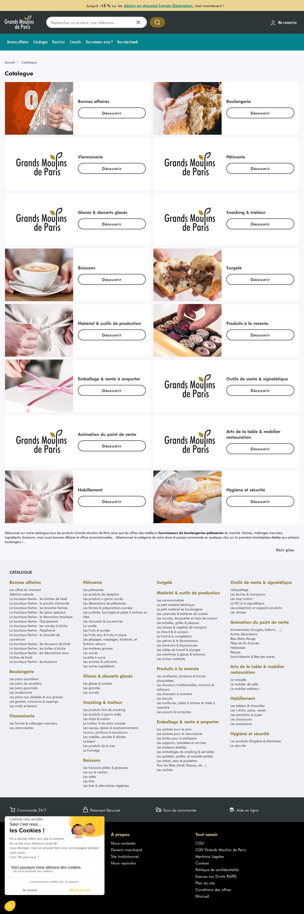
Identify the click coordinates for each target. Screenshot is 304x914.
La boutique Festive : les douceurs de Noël (40, 644)
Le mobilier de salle (244, 684)
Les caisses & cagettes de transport (182, 627)
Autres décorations (243, 634)
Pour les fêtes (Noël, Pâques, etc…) (182, 765)
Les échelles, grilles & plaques (178, 622)
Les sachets (165, 769)
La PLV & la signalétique (247, 603)
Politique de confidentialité (216, 869)
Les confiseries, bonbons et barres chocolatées (181, 678)
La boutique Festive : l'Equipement (34, 621)
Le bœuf (89, 741)
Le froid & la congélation (174, 636)
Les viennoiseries (21, 727)
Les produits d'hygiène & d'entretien (255, 741)
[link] (12, 62)
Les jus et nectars (95, 772)
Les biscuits (165, 698)
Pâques (235, 652)
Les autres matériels (171, 658)
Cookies (202, 862)
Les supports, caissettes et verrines (181, 742)
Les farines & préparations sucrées (108, 607)
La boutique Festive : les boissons (33, 661)
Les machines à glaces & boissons (181, 654)
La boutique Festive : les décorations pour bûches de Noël (39, 655)
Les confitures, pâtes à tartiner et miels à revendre (186, 705)
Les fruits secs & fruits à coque (104, 634)
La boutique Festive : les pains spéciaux (38, 612)
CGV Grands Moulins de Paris (220, 849)
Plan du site (205, 882)
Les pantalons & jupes (246, 714)
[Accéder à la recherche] (157, 22)
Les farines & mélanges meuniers (33, 723)
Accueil (10, 62)
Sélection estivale (21, 594)
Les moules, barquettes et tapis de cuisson (187, 618)
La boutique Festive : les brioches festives (39, 607)
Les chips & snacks (96, 718)
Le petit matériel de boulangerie (179, 609)
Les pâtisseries (93, 589)
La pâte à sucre (94, 657)
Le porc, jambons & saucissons (105, 732)
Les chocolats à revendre (174, 694)
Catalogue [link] (29, 62)
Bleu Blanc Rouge (242, 638)
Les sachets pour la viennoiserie (179, 733)
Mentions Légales (209, 856)
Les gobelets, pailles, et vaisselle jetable (185, 756)
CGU (199, 842)
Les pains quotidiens (24, 679)
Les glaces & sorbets (97, 683)
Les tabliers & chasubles (247, 705)
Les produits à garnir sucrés (103, 598)
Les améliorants (21, 692)
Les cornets (91, 692)
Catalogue (21, 572)
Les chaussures (241, 719)
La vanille (89, 625)
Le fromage (91, 750)
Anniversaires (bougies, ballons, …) (255, 629)
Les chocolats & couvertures (103, 621)
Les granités (91, 688)
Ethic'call (202, 896)
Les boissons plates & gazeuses (105, 767)
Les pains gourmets (24, 688)
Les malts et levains (23, 706)
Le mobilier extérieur (244, 688)
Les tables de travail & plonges (178, 649)
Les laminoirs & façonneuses (177, 645)
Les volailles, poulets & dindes (104, 736)
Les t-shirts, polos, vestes (248, 710)
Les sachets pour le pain (174, 729)
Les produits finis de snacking (104, 709)
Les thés (89, 781)
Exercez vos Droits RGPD (216, 876)
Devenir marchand (126, 849)
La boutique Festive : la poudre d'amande (39, 603)
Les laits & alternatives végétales (106, 785)
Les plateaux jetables (171, 747)
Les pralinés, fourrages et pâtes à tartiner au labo (115, 614)
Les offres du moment (25, 589)
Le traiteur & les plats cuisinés (104, 723)
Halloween (238, 647)
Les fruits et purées (96, 630)
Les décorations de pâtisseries (104, 603)
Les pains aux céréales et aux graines (36, 697)
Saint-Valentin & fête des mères (252, 656)
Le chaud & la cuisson (172, 631)
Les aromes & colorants (100, 661)
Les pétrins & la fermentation (177, 640)
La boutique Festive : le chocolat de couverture (35, 637)
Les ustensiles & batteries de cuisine (182, 613)
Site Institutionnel (125, 856)
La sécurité (238, 745)
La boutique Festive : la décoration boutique (41, 616)
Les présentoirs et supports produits (256, 607)
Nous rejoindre (123, 862)
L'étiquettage (239, 589)
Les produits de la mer (99, 745)
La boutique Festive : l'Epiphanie (32, 630)
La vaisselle (238, 679)
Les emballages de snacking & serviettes (185, 751)
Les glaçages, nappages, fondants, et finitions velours (110, 641)
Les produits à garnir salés (102, 714)
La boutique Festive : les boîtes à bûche (38, 648)
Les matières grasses (98, 648)
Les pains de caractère (26, 683)
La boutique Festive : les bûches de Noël (38, 598)
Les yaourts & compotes (174, 712)
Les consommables (170, 600)
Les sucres (90, 653)
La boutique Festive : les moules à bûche (38, 625)
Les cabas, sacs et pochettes (177, 760)
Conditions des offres (213, 889)
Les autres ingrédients (98, 666)
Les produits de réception (101, 594)
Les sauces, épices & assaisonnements (110, 727)
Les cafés (89, 776)
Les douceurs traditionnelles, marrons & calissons (185, 687)
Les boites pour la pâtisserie (177, 738)
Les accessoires (241, 723)
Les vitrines (238, 612)
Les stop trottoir (241, 598)
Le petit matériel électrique (175, 604)
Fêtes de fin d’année (244, 643)
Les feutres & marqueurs (248, 594)
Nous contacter (123, 842)
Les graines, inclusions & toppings (34, 701)
